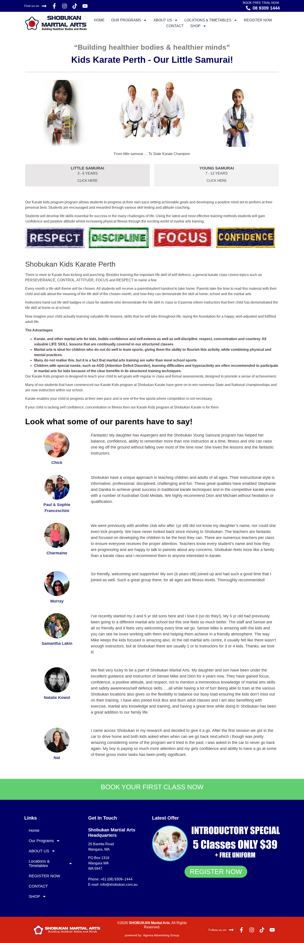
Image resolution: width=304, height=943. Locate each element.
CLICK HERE (87, 180)
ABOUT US (163, 20)
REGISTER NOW (258, 20)
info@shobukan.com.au (119, 884)
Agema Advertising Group (160, 935)
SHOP (195, 26)
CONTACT (175, 26)
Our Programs (126, 20)
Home (99, 20)
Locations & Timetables (207, 20)
